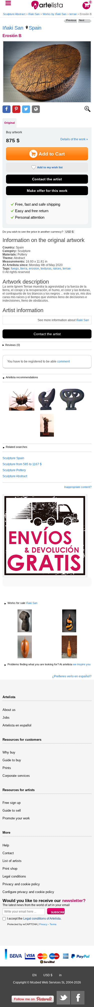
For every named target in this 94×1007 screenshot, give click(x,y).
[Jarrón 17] (25, 647)
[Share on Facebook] (7, 109)
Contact (8, 853)
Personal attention (29, 217)
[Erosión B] (47, 71)
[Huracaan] (47, 426)
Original (9, 122)
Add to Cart (52, 154)
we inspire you (81, 664)
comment (63, 361)
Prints (7, 768)
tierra (23, 268)
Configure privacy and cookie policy (28, 892)
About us (9, 710)
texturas (46, 268)
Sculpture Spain (13, 458)
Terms (53, 924)
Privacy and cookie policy (21, 884)
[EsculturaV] (46, 400)
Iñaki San (34, 14)
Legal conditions (14, 876)
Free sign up (12, 803)
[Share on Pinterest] (16, 109)
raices (57, 268)
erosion (34, 268)
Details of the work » (74, 139)
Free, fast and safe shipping (37, 204)
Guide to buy (12, 760)
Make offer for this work (47, 191)
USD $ (69, 231)
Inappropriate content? (77, 486)
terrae (73, 14)
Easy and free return (31, 211)
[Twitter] (63, 997)
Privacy (43, 924)
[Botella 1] (69, 647)
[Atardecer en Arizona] (69, 621)
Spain (35, 28)
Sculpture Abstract (14, 14)
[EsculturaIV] (72, 400)
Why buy (9, 752)
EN (34, 975)
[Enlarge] (87, 111)
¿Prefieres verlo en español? (71, 676)
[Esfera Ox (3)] (22, 400)
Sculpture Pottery (14, 470)
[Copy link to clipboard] (36, 109)
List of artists (12, 861)
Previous (71, 20)
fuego (15, 268)
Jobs (6, 717)
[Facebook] (77, 997)
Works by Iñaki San (54, 14)
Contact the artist (47, 179)
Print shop (10, 868)
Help (6, 845)
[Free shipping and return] (45, 535)
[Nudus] (25, 621)
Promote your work (16, 818)
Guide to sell (12, 810)
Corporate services (16, 776)
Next (81, 20)
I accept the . (34, 918)
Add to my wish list (50, 167)
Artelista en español (17, 725)
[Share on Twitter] (26, 109)
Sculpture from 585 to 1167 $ (22, 464)
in (60, 975)
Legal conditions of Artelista (42, 918)
